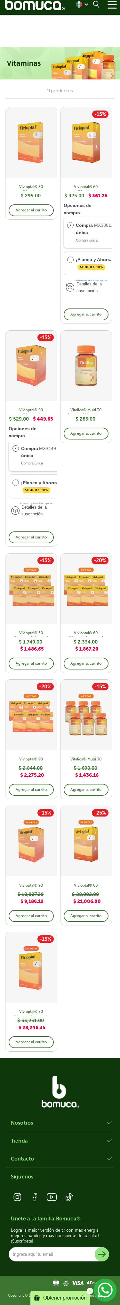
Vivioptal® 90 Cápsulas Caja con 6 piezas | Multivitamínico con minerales (31, 760)
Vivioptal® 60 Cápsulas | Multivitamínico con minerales (86, 188)
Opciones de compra (78, 209)
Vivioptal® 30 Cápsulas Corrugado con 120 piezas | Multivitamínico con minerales (31, 1012)
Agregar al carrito (31, 210)
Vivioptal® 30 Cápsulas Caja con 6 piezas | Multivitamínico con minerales (31, 634)
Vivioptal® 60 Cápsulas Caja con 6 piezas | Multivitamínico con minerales (85, 634)
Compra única (84, 229)
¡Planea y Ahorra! (95, 262)
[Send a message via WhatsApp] (105, 1290)
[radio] (70, 225)
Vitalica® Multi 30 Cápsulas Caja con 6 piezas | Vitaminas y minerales (85, 760)
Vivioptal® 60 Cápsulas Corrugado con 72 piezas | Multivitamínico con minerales (86, 886)
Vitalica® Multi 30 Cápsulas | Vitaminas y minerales (86, 411)
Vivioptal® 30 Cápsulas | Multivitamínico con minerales (31, 188)
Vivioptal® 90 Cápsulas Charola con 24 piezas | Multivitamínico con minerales (31, 886)
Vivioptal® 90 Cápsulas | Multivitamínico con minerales (31, 411)
